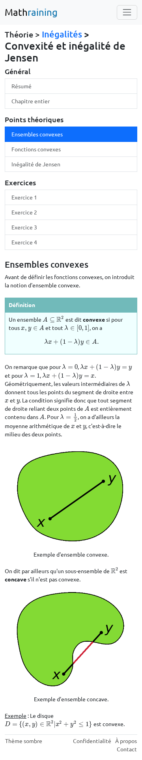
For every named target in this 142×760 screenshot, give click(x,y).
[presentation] (53, 319)
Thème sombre (23, 740)
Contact (127, 749)
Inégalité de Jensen (35, 164)
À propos (126, 740)
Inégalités (62, 34)
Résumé (21, 85)
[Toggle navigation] (127, 12)
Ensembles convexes (37, 134)
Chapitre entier (30, 100)
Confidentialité (92, 740)
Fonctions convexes (36, 149)
